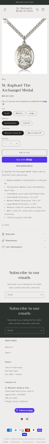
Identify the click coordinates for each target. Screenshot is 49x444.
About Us (9, 347)
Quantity (5, 138)
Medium (19, 113)
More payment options (24, 165)
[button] (5, 9)
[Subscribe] (41, 295)
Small (7, 113)
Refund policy (15, 442)
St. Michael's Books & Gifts (19, 439)
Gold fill (26, 123)
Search (8, 353)
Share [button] (6, 225)
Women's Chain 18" (13, 133)
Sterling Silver (11, 123)
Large (31, 113)
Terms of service (28, 442)
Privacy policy (41, 442)
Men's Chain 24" (35, 133)
